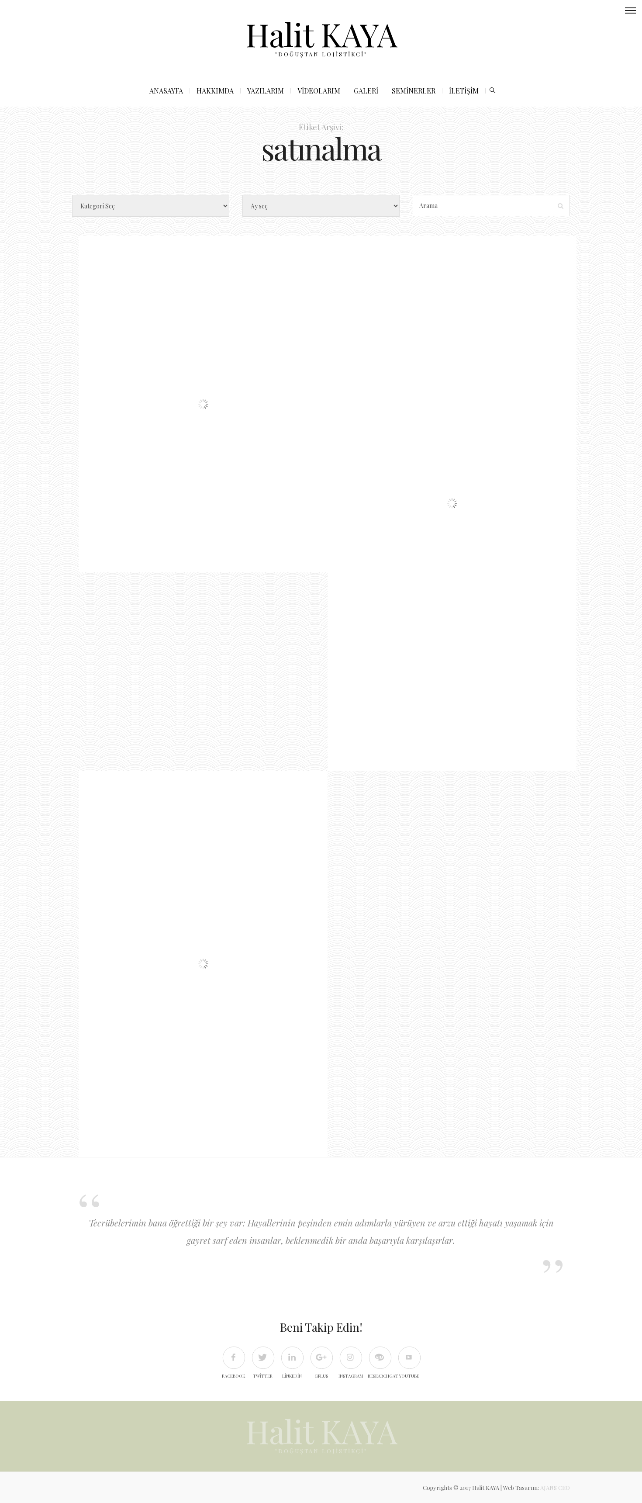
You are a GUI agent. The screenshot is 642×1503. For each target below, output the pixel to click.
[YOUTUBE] (409, 1357)
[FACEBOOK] (233, 1357)
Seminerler (413, 90)
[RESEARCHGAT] (380, 1357)
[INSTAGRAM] (350, 1357)
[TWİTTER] (263, 1357)
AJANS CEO (555, 1487)
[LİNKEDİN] (292, 1357)
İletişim (464, 90)
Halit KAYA (321, 34)
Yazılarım (265, 90)
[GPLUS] (321, 1357)
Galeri (366, 90)
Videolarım (318, 90)
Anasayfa (166, 90)
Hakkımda (215, 90)
